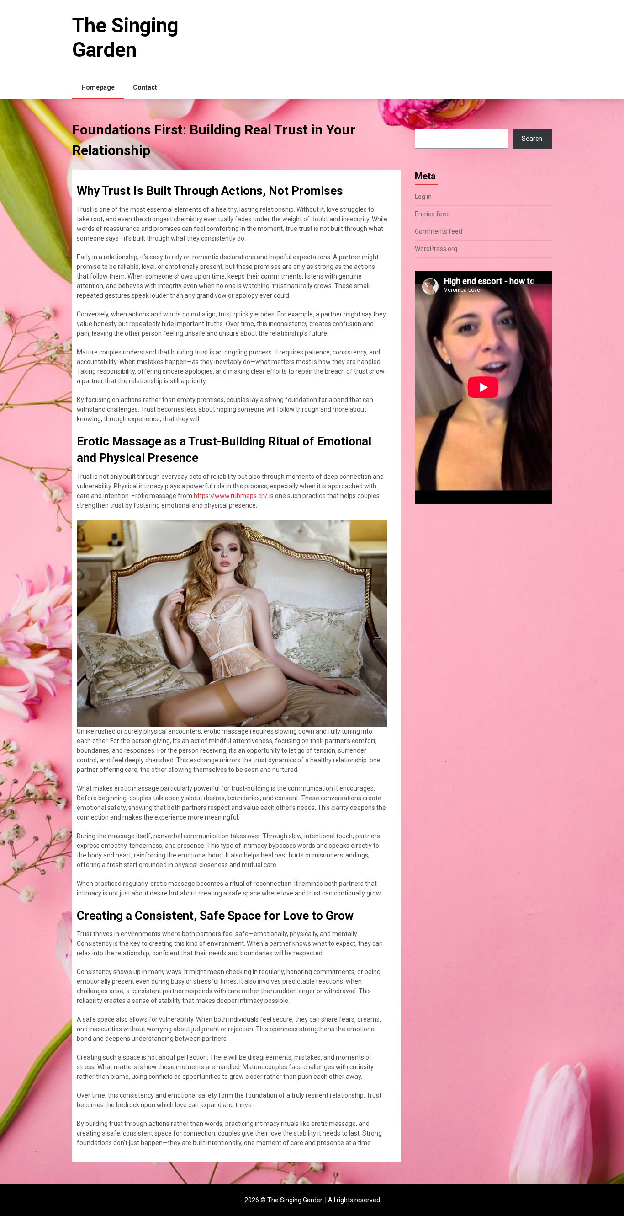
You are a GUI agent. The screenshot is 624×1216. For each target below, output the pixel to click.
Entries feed (432, 214)
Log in (423, 196)
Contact (145, 87)
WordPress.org (436, 248)
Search (425, 124)
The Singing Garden (125, 38)
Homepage (98, 87)
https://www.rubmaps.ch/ (231, 495)
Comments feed (438, 231)
